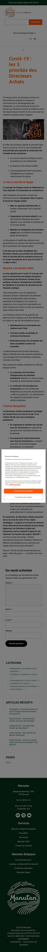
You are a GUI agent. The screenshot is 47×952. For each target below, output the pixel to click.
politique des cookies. (15, 484)
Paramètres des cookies (23, 497)
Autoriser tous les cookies (23, 491)
